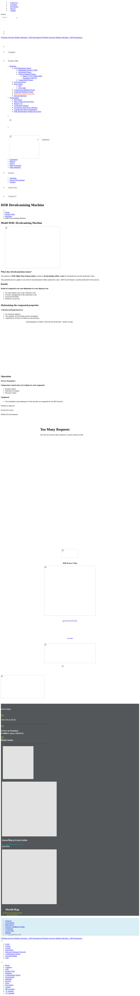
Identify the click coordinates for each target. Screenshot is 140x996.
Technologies (14, 98)
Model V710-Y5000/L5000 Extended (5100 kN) (32, 77)
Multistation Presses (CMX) (28, 70)
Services (11, 173)
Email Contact (7, 740)
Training (12, 182)
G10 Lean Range (20, 82)
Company (11, 52)
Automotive (14, 159)
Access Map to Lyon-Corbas (14, 840)
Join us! (13, 9)
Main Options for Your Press (24, 102)
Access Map (9, 931)
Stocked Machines (20, 96)
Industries (45, 139)
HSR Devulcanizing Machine (24, 94)
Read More (6, 846)
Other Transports (15, 165)
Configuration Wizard (12, 954)
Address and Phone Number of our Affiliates (12, 914)
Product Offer (13, 61)
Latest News (12, 187)
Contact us (12, 196)
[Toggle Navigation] (2, 962)
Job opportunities (11, 956)
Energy (12, 163)
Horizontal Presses (24, 72)
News (7, 983)
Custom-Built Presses (25, 80)
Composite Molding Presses (23, 92)
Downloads (14, 7)
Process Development (17, 180)
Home (7, 965)
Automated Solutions (21, 106)
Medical (12, 161)
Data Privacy (9, 925)
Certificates (9, 929)
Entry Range (18, 84)
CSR (7, 958)
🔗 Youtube (9, 991)
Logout (7, 946)
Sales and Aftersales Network (15, 952)
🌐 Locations (10, 989)
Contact (8, 948)
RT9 (19, 86)
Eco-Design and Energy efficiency (26, 107)
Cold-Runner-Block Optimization (25, 109)
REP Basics (18, 100)
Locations (13, 5)
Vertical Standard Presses (27, 74)
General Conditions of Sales (15, 927)
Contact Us (14, 3)
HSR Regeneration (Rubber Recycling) (27, 111)
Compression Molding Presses (24, 90)
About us (8, 921)
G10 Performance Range (22, 68)
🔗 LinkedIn (9, 993)
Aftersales (13, 178)
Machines (13, 66)
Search (3, 14)
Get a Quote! (70, 638)
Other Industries (15, 167)
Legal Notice (9, 923)
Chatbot (13, 10)
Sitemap (8, 933)
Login (7, 944)
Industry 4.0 (18, 104)
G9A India (22, 88)
